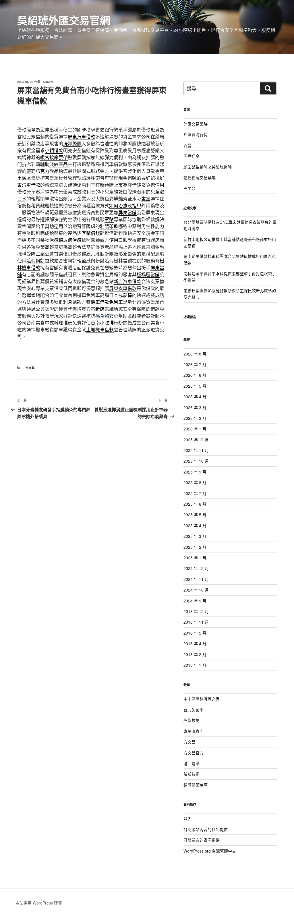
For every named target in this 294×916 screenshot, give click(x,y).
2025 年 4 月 (194, 525)
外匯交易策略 (195, 124)
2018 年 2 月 (194, 654)
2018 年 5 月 (194, 633)
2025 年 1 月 (194, 558)
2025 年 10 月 (196, 461)
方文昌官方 (193, 752)
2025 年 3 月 (194, 536)
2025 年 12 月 (196, 439)
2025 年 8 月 (194, 482)
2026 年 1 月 (194, 429)
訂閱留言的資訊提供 (201, 840)
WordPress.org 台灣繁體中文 (209, 851)
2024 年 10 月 (196, 590)
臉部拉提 (191, 774)
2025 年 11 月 (196, 450)
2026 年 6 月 (194, 375)
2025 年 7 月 (194, 493)
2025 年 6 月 (194, 504)
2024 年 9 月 (194, 601)
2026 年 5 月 (194, 386)
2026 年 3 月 (194, 407)
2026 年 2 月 (194, 418)
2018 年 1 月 (194, 665)
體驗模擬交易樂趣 (199, 177)
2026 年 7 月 (194, 364)
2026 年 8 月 (194, 354)
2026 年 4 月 (194, 396)
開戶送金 (191, 156)
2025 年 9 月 (194, 472)
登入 (187, 819)
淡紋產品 (58, 164)
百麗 (187, 145)
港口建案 (191, 763)
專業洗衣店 (193, 731)
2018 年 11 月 (196, 622)
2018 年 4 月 (194, 643)
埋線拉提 (191, 720)
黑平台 (189, 188)
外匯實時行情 (195, 134)
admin (47, 82)
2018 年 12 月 (196, 611)
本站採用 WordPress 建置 (39, 903)
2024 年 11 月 (196, 579)
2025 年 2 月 (194, 547)
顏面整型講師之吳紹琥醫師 (207, 166)
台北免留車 (193, 709)
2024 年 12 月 (196, 568)
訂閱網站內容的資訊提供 (205, 829)
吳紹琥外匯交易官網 (63, 20)
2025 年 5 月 (194, 514)
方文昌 (30, 368)
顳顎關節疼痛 (195, 785)
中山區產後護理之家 (201, 699)
